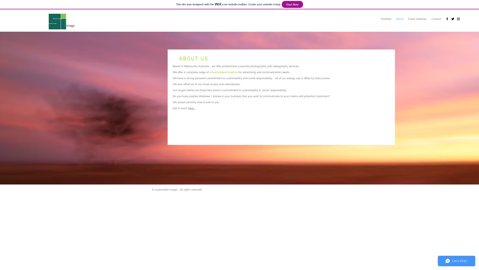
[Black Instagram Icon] (458, 19)
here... (191, 108)
